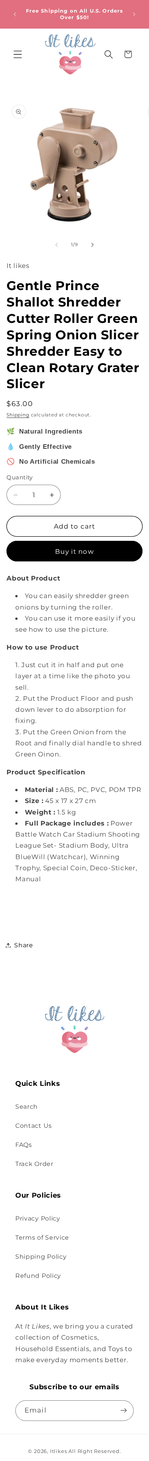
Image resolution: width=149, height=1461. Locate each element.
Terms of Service (42, 1237)
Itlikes (58, 1451)
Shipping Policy (40, 1256)
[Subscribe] (123, 1410)
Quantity (19, 477)
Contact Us (33, 1125)
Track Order (34, 1164)
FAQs (23, 1144)
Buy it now (74, 551)
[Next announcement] (134, 14)
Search (26, 1106)
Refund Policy (38, 1275)
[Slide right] (92, 244)
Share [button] (23, 945)
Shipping (17, 415)
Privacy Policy (37, 1218)
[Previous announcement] (14, 14)
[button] (18, 54)
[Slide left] (56, 244)
